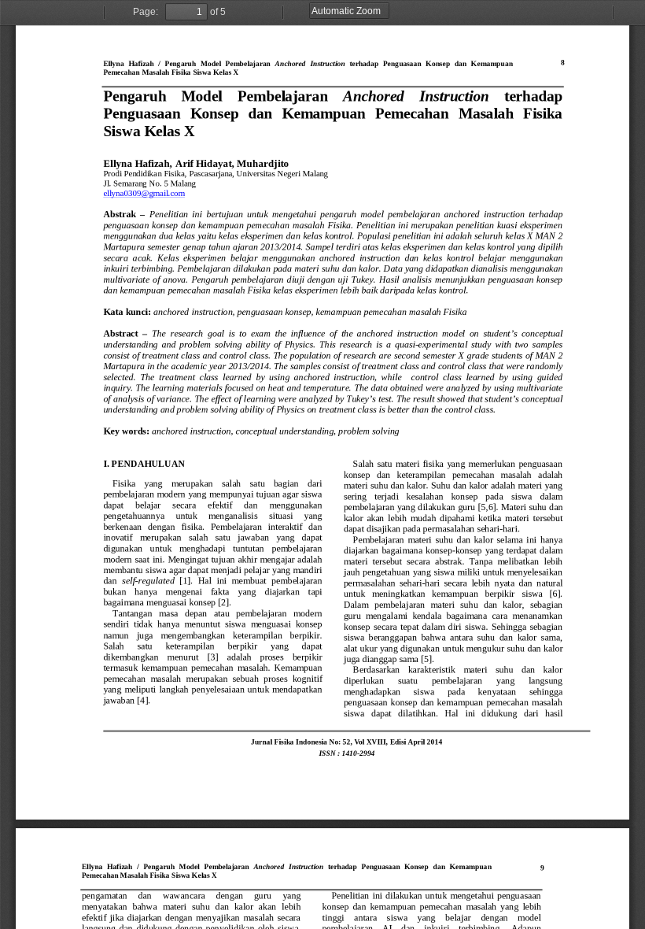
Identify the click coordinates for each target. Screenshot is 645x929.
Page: (145, 11)
